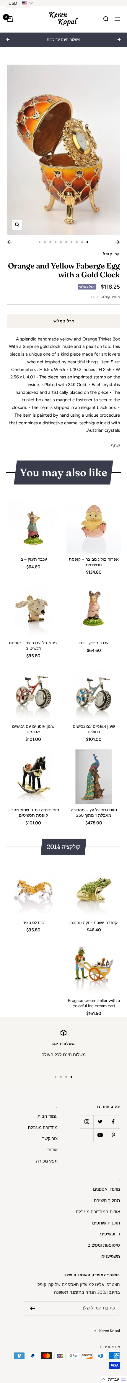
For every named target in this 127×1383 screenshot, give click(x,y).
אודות (52, 1149)
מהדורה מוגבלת (43, 1127)
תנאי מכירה (47, 1161)
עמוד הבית (48, 1116)
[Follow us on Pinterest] (113, 1135)
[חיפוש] (106, 19)
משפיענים (110, 1256)
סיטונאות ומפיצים (103, 1245)
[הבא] (9, 242)
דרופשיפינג (110, 1234)
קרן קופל (111, 254)
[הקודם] (117, 242)
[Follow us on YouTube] (100, 1135)
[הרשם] (32, 1308)
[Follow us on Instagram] (86, 1121)
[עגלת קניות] (10, 19)
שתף (115, 445)
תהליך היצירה (107, 1200)
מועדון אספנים (106, 1189)
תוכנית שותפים (106, 1223)
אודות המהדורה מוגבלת (98, 1211)
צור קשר (50, 1138)
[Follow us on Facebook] (113, 1121)
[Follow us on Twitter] (100, 1121)
